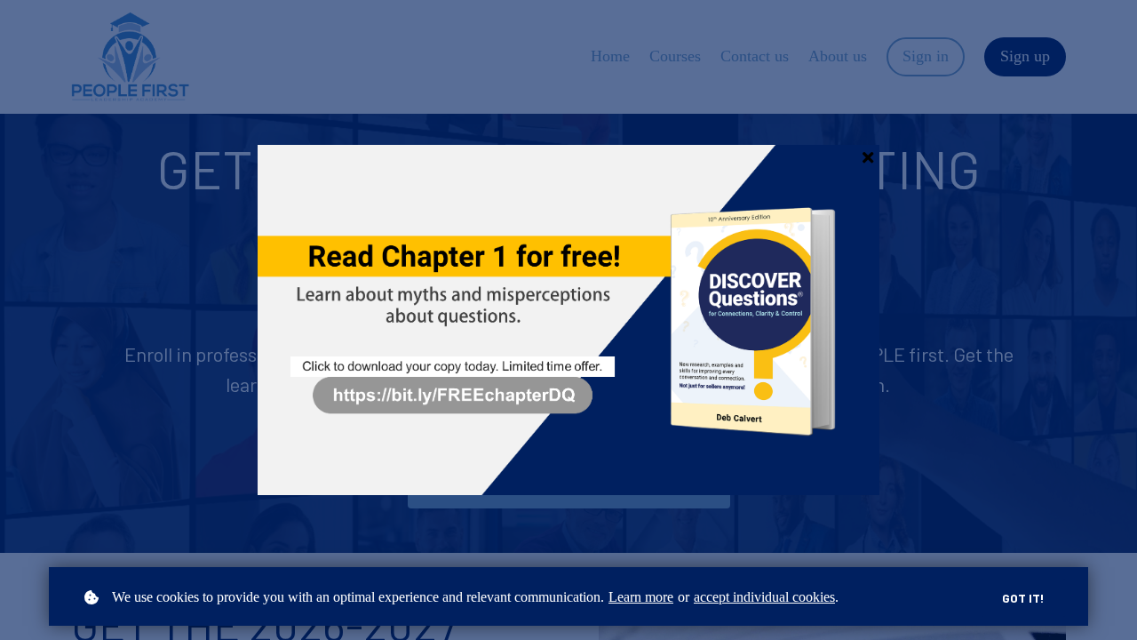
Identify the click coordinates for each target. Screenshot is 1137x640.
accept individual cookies (764, 596)
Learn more (640, 596)
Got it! (1023, 597)
